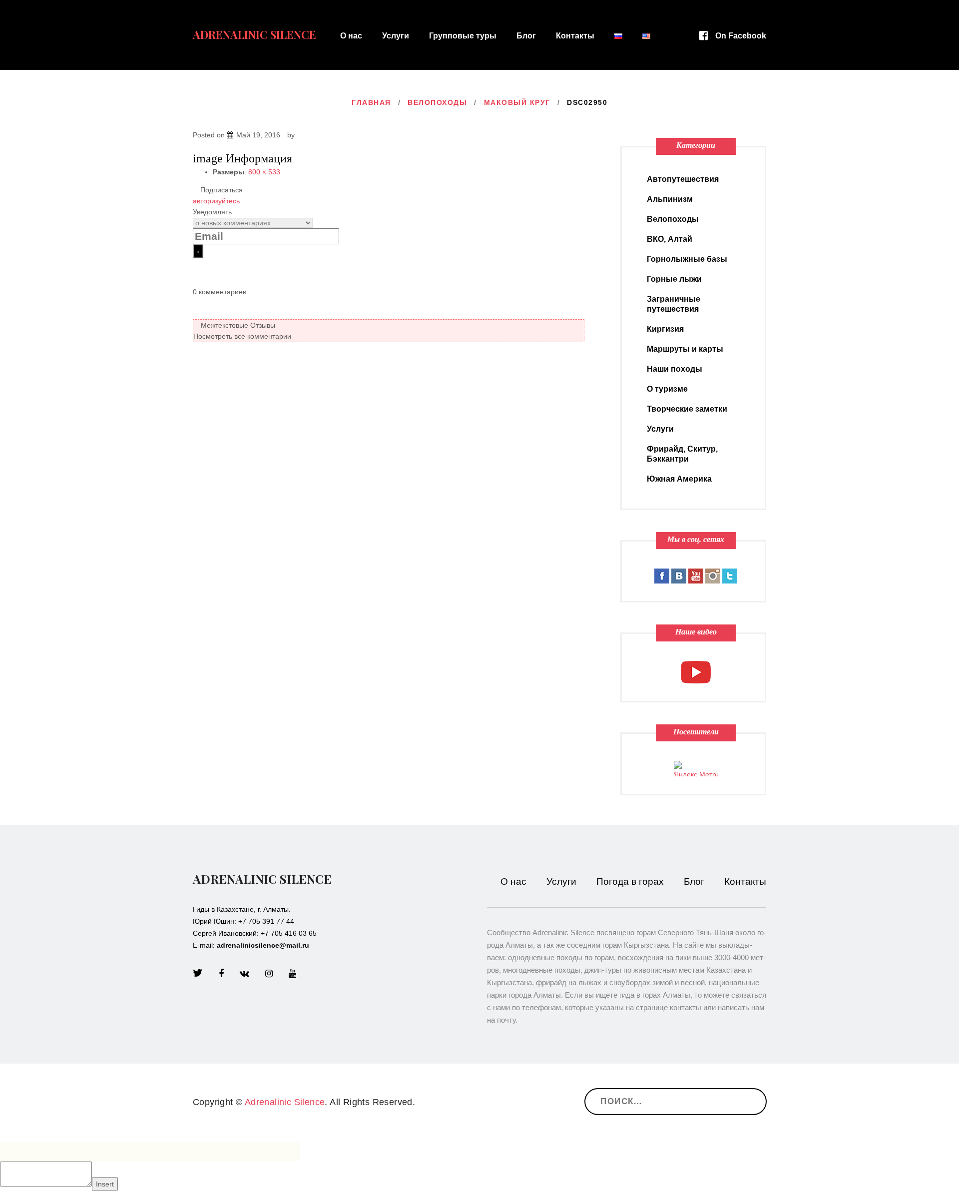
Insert (105, 1184)
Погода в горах (630, 881)
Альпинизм (670, 199)
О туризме (667, 389)
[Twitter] (198, 974)
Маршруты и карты (685, 349)
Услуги (395, 35)
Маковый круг (517, 102)
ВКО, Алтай (669, 239)
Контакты (575, 35)
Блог (526, 35)
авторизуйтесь (216, 201)
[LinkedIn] (244, 974)
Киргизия (665, 329)
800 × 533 (264, 172)
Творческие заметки (687, 409)
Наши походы (674, 369)
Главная (371, 102)
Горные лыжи (674, 279)
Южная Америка (679, 479)
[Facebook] (221, 974)
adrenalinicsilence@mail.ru (263, 945)
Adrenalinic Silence (254, 34)
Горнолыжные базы (687, 259)
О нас (351, 35)
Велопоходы (437, 102)
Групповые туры (462, 35)
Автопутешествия (683, 179)
